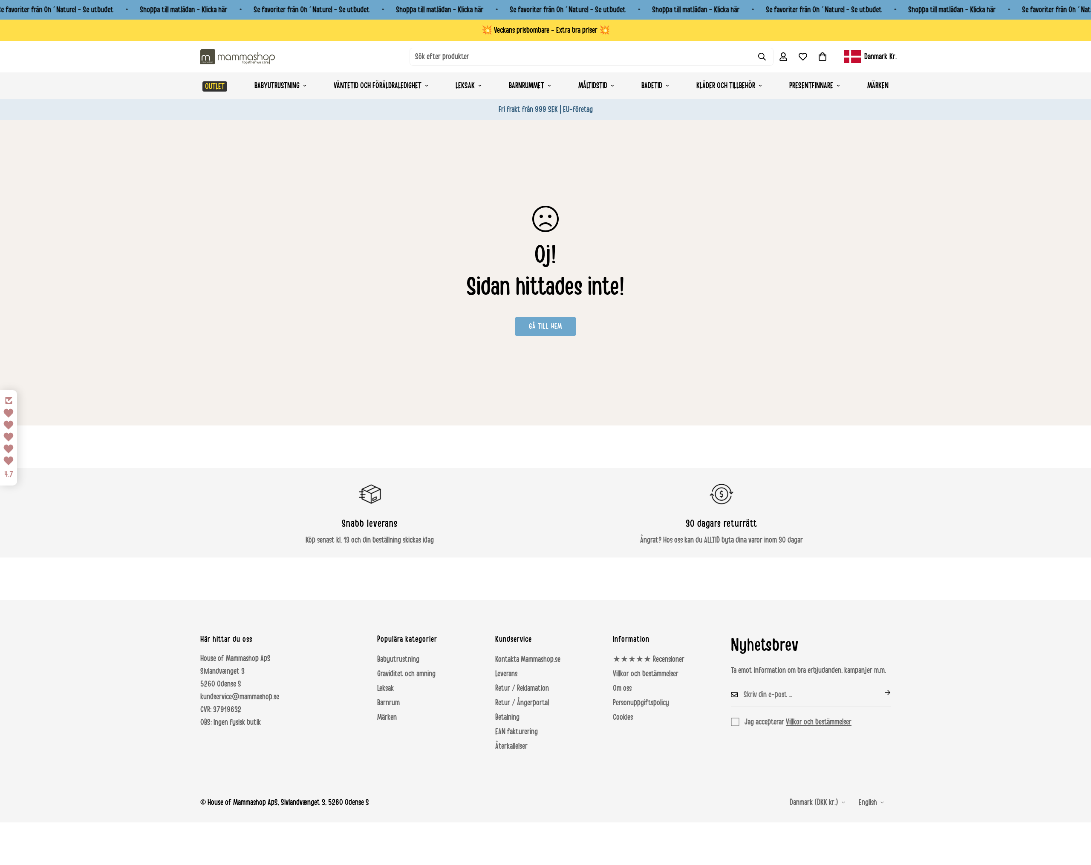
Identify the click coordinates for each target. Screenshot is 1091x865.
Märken (878, 85)
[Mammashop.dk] (237, 56)
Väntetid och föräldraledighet (377, 85)
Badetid (651, 85)
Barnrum (388, 702)
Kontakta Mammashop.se (527, 659)
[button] (822, 56)
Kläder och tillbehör (725, 85)
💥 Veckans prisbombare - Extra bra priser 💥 (546, 30)
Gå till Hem (545, 326)
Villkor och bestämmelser (645, 674)
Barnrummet (526, 85)
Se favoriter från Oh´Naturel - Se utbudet (311, 10)
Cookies (623, 717)
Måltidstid (592, 85)
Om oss (622, 688)
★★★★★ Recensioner (648, 659)
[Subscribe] (881, 692)
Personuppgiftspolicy (641, 702)
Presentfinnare (811, 85)
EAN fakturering (516, 731)
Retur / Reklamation (522, 688)
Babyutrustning (277, 85)
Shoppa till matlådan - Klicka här (183, 10)
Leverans (506, 674)
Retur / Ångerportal (522, 702)
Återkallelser (511, 746)
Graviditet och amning (406, 674)
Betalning (507, 717)
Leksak (465, 85)
